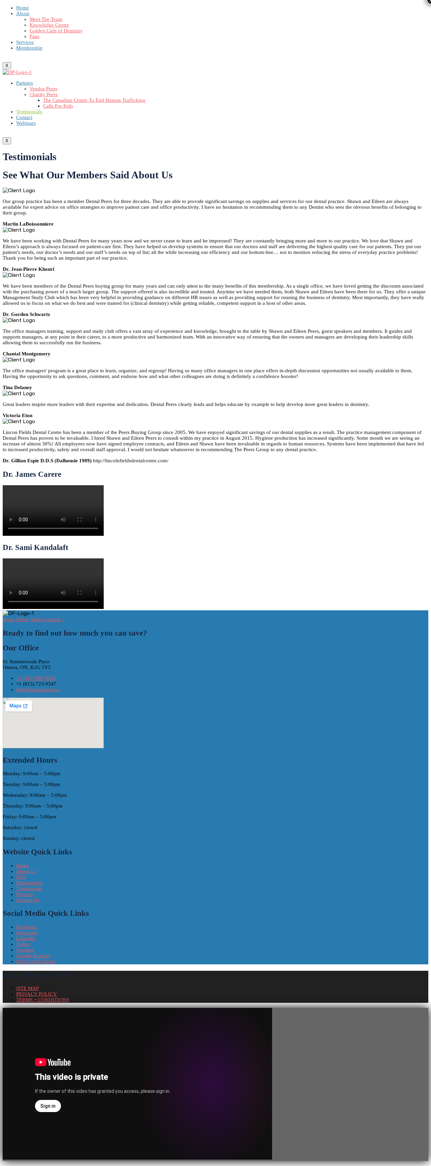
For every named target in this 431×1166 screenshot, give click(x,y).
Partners (24, 83)
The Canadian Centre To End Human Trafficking (94, 100)
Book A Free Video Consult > (33, 619)
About (22, 13)
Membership (29, 48)
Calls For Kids (58, 106)
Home (22, 7)
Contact (24, 117)
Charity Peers (44, 94)
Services (25, 42)
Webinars (26, 123)
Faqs (34, 36)
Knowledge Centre (49, 25)
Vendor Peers (43, 88)
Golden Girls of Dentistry (56, 30)
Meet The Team (46, 19)
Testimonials (29, 111)
